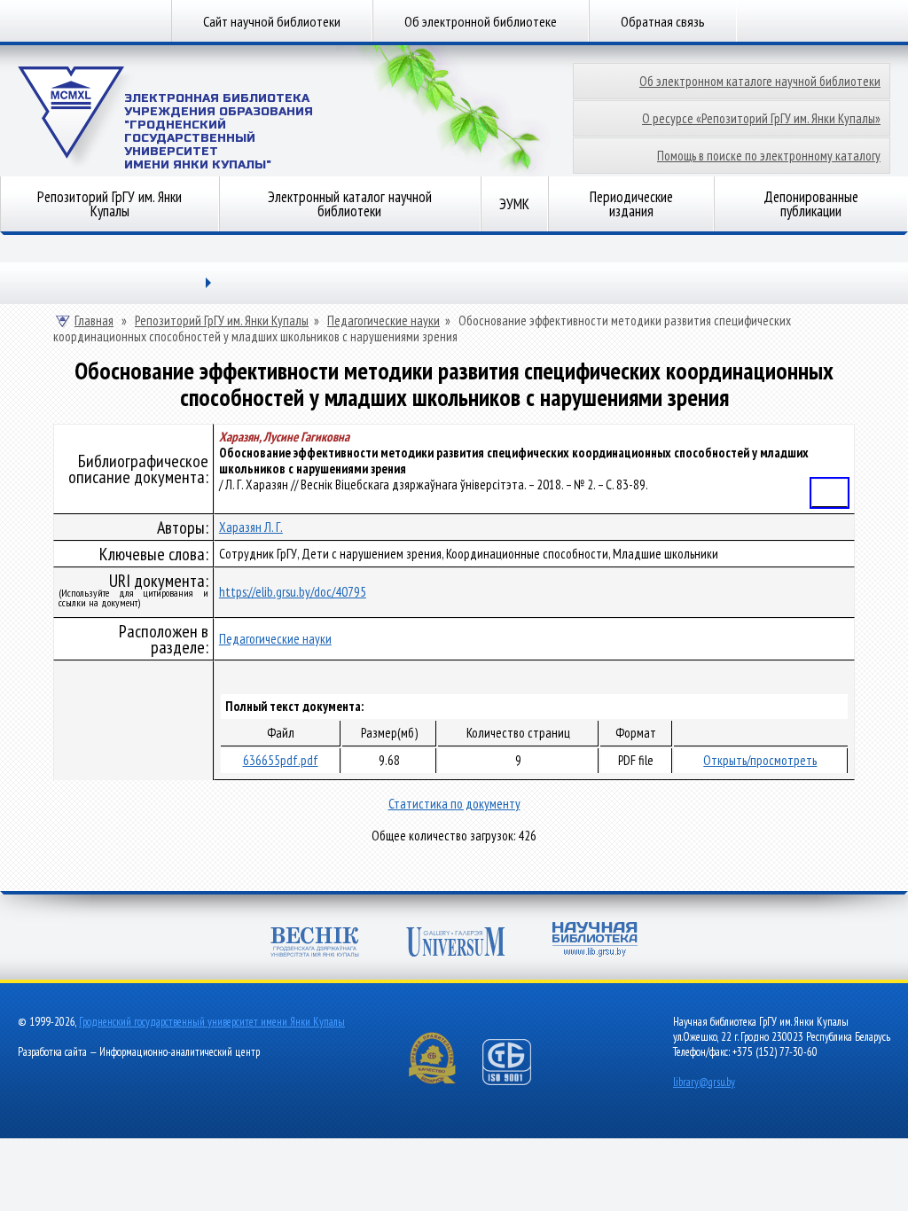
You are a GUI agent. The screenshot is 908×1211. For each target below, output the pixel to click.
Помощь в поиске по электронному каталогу (769, 155)
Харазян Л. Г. (251, 527)
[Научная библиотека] (595, 941)
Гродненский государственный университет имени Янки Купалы (212, 1021)
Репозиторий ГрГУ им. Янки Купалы (109, 204)
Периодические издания (631, 204)
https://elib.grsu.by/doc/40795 (292, 591)
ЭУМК (514, 204)
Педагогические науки (383, 321)
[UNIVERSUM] (455, 943)
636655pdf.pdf (280, 760)
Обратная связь (663, 21)
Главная (94, 321)
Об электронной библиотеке (480, 21)
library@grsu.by (704, 1082)
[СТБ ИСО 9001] (517, 1081)
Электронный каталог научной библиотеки (350, 204)
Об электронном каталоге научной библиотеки (760, 81)
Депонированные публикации (810, 204)
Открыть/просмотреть (760, 760)
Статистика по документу (454, 803)
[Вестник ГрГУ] (314, 943)
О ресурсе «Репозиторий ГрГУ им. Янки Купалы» (761, 118)
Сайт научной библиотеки (271, 21)
